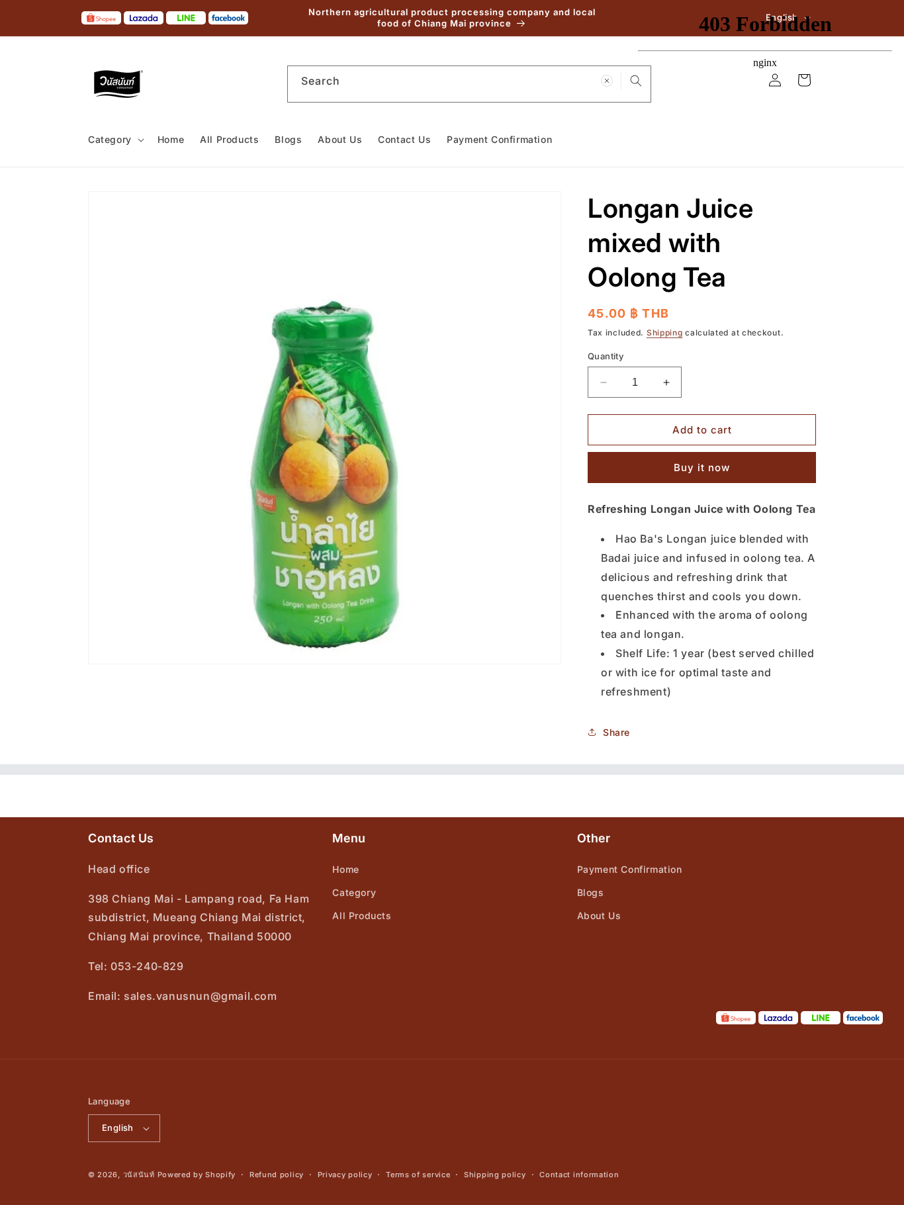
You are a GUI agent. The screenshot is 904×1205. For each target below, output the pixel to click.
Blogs (590, 892)
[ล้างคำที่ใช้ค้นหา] (606, 80)
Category (354, 892)
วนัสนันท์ (139, 1174)
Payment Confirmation (629, 869)
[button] (115, 140)
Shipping (665, 332)
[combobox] (469, 84)
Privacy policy (345, 1174)
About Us (599, 915)
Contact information (579, 1174)
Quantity (605, 356)
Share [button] (616, 732)
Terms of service (418, 1174)
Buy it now (702, 467)
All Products (361, 915)
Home (345, 869)
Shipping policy (495, 1174)
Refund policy (276, 1174)
